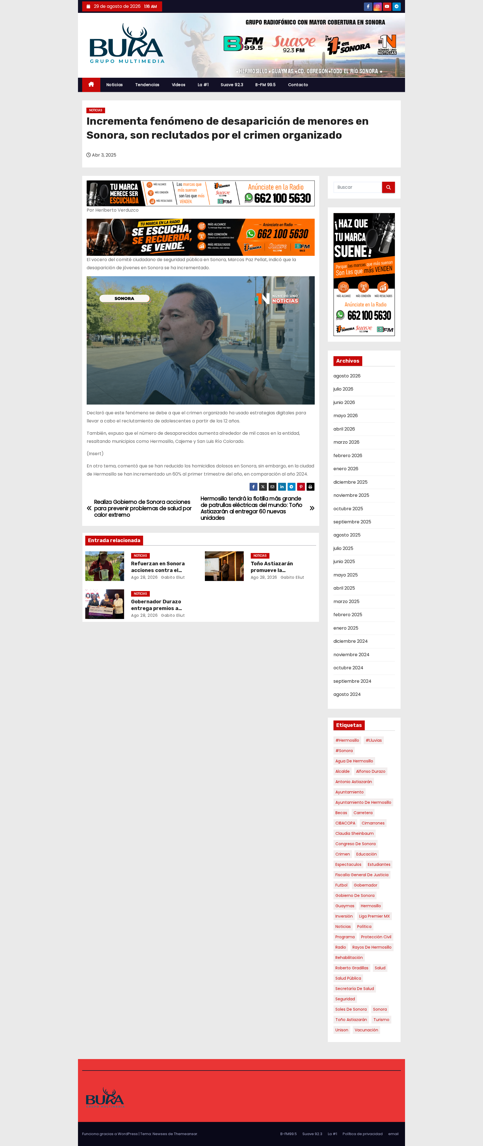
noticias (343, 926)
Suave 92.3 (232, 85)
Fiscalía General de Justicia (362, 875)
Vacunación (366, 1030)
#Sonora (344, 750)
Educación (366, 854)
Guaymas (344, 906)
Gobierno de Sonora (355, 895)
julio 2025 (343, 548)
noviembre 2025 (351, 495)
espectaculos (348, 864)
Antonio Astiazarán (353, 782)
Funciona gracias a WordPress (110, 1133)
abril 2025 (344, 588)
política (364, 926)
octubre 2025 (348, 508)
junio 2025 (344, 561)
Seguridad (345, 999)
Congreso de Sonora (355, 844)
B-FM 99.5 (265, 85)
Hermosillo (371, 906)
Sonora (380, 1009)
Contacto (298, 85)
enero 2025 (345, 628)
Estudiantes (379, 864)
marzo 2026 (346, 442)
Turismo (381, 1019)
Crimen (342, 854)
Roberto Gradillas (351, 968)
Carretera (363, 813)
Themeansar (185, 1133)
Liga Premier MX (374, 916)
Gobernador (365, 885)
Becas (341, 813)
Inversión (344, 916)
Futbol (341, 885)
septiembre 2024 (352, 681)
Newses (160, 1133)
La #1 (203, 85)
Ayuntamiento (349, 792)
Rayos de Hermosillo (372, 947)
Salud (380, 968)
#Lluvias (374, 740)
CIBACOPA (345, 823)
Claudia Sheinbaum (354, 833)
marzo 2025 (346, 601)
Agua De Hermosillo (354, 761)
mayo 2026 (345, 415)
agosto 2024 (347, 694)
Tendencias (147, 85)
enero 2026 (345, 469)
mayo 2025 (345, 575)
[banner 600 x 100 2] (201, 237)
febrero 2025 (347, 614)
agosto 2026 (347, 376)
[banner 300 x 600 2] (364, 274)
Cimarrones (373, 823)
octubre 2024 (348, 668)
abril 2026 (344, 429)
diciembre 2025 (350, 482)
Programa (345, 937)
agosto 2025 (347, 535)
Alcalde (342, 771)
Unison (341, 1030)
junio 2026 (344, 402)
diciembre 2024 (350, 641)
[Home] (91, 85)
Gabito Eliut (172, 577)
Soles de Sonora (351, 1009)
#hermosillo (347, 740)
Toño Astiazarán (351, 1019)
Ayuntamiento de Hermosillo (363, 802)
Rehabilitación (349, 957)
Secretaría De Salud (354, 988)
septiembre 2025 (352, 522)
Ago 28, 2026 (144, 577)
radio (340, 947)
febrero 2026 (347, 455)
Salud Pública (348, 978)
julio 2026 (343, 389)
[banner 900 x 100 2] (201, 193)
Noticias (114, 85)
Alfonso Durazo (370, 771)
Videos (179, 85)
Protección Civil (376, 937)
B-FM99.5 (288, 1133)
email (393, 1133)
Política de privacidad (363, 1133)
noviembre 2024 (351, 654)
